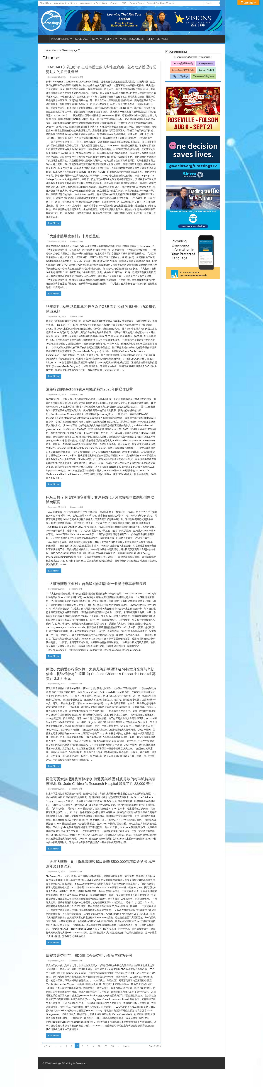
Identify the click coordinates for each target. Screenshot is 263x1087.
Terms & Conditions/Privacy (160, 3)
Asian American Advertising (93, 3)
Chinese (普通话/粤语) (183, 63)
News (56, 50)
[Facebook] (194, 3)
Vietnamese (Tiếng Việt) (203, 76)
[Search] (222, 3)
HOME (44, 38)
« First (47, 1046)
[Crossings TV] (51, 19)
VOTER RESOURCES (132, 39)
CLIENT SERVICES (158, 39)
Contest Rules (136, 3)
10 (99, 1046)
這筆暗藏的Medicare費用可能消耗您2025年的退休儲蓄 (89, 389)
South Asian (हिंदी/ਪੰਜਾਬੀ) (183, 70)
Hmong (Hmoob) (205, 63)
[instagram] (201, 3)
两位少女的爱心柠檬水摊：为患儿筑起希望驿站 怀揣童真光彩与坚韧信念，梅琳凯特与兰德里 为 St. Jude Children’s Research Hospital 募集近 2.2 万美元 (101, 673)
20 (105, 1046)
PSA (124, 3)
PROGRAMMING (60, 39)
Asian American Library (65, 3)
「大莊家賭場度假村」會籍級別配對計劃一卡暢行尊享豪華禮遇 (96, 584)
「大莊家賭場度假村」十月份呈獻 (73, 236)
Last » (126, 1046)
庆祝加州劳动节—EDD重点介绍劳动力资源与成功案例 (89, 955)
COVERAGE (81, 39)
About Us (44, 3)
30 (112, 1046)
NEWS (95, 39)
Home (47, 50)
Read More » (53, 223)
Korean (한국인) (206, 70)
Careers (114, 3)
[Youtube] (197, 3)
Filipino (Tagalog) (180, 76)
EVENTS (110, 39)
